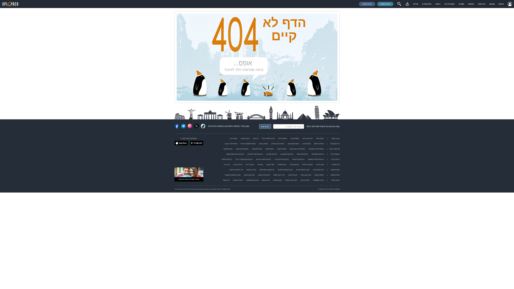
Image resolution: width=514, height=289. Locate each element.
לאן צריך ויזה (249, 165)
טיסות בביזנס (263, 144)
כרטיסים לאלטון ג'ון (287, 154)
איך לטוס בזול (335, 144)
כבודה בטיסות (251, 170)
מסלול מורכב (294, 138)
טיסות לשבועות (257, 149)
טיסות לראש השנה (242, 149)
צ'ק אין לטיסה (292, 175)
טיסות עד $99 (319, 144)
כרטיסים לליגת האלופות (316, 159)
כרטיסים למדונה (271, 154)
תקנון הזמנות (277, 180)
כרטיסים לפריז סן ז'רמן (263, 159)
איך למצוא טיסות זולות (266, 170)
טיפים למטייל (281, 165)
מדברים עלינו (305, 180)
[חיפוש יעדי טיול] (399, 4)
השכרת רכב (449, 4)
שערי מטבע (270, 165)
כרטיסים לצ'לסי (227, 159)
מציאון (492, 4)
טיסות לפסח (269, 149)
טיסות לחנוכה (281, 149)
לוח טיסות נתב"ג (318, 170)
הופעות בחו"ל (282, 138)
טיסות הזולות (233, 126)
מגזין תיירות (320, 165)
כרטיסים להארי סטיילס (255, 154)
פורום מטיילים (294, 165)
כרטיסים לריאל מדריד (281, 159)
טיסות (501, 4)
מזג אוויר (260, 165)
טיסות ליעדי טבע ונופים (297, 149)
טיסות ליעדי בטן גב (231, 144)
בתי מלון (481, 4)
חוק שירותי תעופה (264, 175)
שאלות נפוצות (319, 175)
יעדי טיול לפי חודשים (236, 170)
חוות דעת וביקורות (291, 180)
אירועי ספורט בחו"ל (268, 138)
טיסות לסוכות (228, 149)
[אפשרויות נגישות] (407, 4)
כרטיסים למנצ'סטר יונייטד (244, 159)
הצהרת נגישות (238, 180)
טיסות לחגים (307, 144)
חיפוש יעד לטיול (307, 165)
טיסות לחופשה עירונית (248, 144)
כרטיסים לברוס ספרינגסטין (235, 154)
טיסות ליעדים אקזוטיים (316, 149)
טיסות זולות (320, 126)
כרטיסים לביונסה (302, 154)
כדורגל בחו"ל (335, 159)
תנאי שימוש (266, 180)
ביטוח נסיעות (245, 138)
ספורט (461, 4)
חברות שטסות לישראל (285, 170)
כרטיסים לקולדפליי (317, 154)
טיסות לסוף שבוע (293, 144)
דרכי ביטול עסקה (279, 175)
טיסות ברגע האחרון (277, 144)
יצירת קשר (226, 180)
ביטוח (437, 4)
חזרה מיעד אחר (307, 138)
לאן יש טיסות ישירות (302, 170)
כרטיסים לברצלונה (298, 159)
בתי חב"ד (227, 165)
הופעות (471, 4)
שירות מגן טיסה (306, 175)
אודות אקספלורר (318, 180)
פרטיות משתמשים (252, 180)
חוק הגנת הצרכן (249, 175)
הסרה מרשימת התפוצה (233, 175)
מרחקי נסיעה (237, 165)
